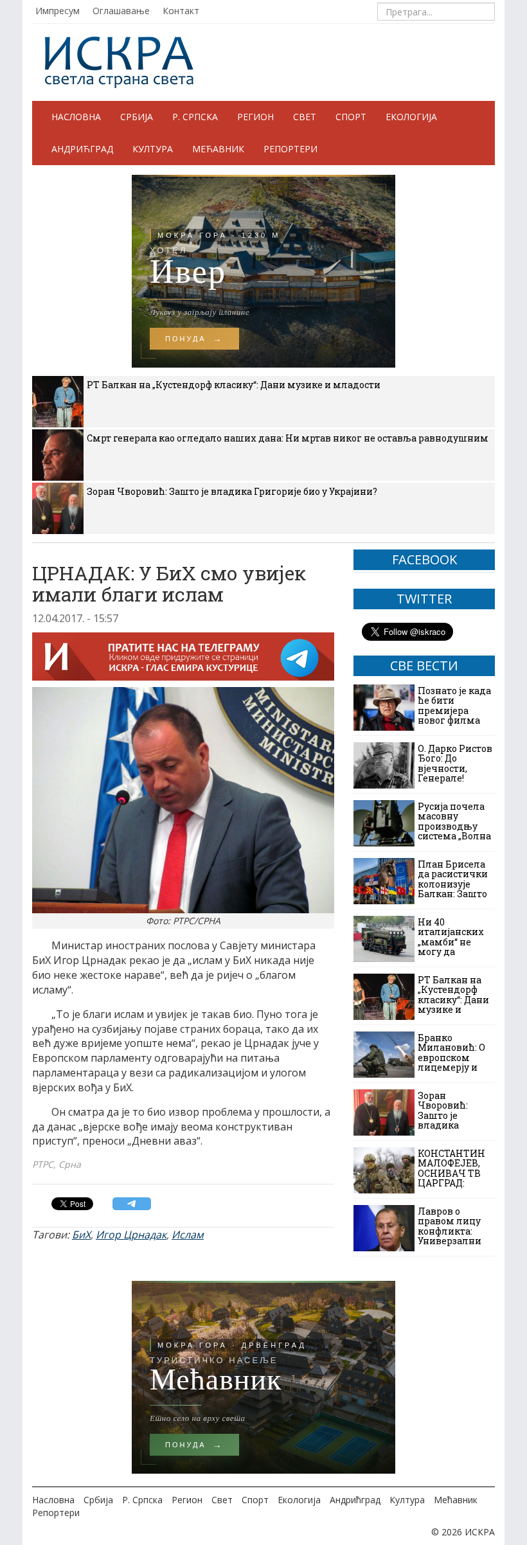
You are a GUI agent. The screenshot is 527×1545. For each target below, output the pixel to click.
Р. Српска (195, 117)
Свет (304, 117)
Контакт (181, 10)
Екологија (411, 117)
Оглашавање (121, 10)
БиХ (81, 1235)
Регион (255, 117)
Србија (136, 117)
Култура (152, 149)
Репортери (290, 149)
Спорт (350, 117)
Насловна (76, 117)
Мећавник (218, 149)
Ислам (188, 1235)
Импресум (57, 10)
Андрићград (82, 149)
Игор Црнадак (131, 1235)
